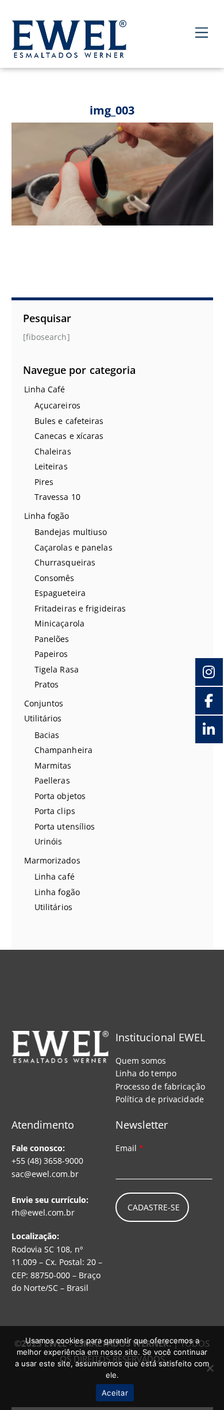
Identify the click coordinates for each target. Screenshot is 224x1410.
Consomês (54, 577)
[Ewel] (68, 51)
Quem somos (141, 1060)
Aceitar (115, 1392)
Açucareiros (57, 405)
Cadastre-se (154, 1207)
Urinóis (48, 841)
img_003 (112, 110)
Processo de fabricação (160, 1086)
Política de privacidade (159, 1099)
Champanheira (63, 749)
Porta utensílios (64, 826)
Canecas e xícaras (69, 435)
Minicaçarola (59, 623)
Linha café (54, 876)
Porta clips (54, 810)
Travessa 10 (57, 496)
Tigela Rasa (56, 669)
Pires (44, 481)
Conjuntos (44, 703)
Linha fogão (46, 515)
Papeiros (51, 653)
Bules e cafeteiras (69, 420)
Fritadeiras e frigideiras (80, 608)
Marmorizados (52, 860)
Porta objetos (60, 795)
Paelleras (52, 780)
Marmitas (53, 765)
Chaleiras (52, 451)
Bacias (47, 734)
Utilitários (43, 718)
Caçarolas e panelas (73, 547)
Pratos (46, 684)
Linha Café (44, 389)
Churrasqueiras (64, 562)
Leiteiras (51, 466)
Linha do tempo (145, 1073)
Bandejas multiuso (70, 531)
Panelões (51, 638)
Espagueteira (60, 592)
